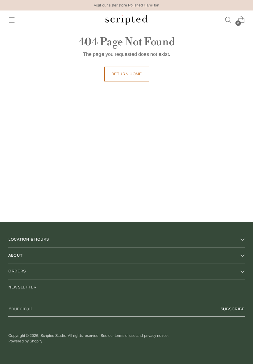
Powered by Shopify (25, 341)
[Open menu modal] (11, 20)
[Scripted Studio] (126, 20)
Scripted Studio (53, 335)
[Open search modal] (228, 20)
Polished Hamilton (143, 5)
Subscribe (233, 309)
